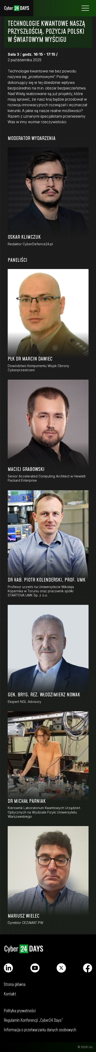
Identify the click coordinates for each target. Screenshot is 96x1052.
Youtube (35, 968)
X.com (61, 968)
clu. (91, 1047)
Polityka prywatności (20, 1011)
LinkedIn (8, 968)
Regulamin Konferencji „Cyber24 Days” (33, 1020)
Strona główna (16, 8)
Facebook (87, 968)
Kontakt (10, 994)
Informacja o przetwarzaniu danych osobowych (40, 1030)
